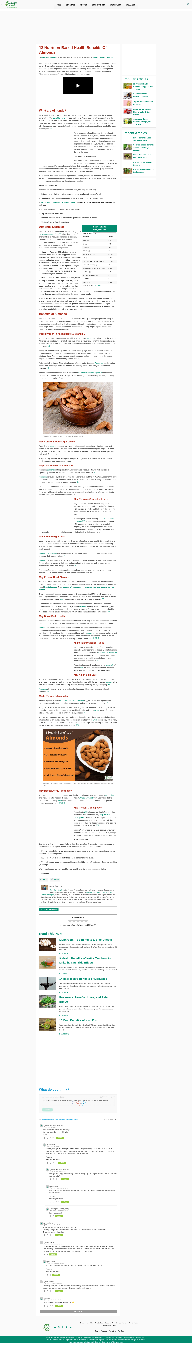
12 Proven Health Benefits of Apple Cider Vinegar (143, 86)
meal (60, 801)
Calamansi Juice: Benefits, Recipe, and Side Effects (142, 121)
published (51, 470)
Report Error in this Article (49, 909)
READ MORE (64, 953)
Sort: (105, 1119)
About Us (90, 1323)
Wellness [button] (130, 5)
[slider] (78, 921)
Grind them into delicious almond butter (58, 202)
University (110, 665)
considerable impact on (107, 653)
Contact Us (99, 1323)
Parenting (112, 1331)
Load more (77, 1311)
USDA (97, 285)
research (53, 446)
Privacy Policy (121, 1323)
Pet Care (121, 1331)
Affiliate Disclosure (109, 1325)
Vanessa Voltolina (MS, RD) (103, 57)
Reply (60, 1137)
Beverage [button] (70, 5)
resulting (90, 633)
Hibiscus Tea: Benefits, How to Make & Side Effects (143, 112)
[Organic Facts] (11, 5)
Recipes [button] (83, 5)
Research (99, 363)
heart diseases (50, 587)
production (109, 795)
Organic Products (101, 1331)
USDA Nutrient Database (49, 234)
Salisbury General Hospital (89, 373)
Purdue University (86, 798)
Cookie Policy (133, 1323)
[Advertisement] (78, 1060)
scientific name (59, 118)
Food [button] (59, 5)
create (96, 710)
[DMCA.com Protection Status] (44, 873)
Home (82, 1323)
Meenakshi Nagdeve (48, 57)
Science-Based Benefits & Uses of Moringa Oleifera (143, 147)
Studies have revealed (48, 553)
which (62, 599)
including (90, 338)
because (109, 682)
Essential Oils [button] (98, 5)
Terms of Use (109, 1323)
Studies (42, 560)
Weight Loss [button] (115, 5)
